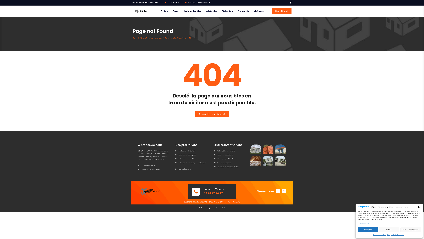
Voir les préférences (410, 230)
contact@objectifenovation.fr (199, 3)
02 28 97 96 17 (173, 3)
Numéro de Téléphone (214, 189)
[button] (419, 207)
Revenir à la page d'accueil (212, 114)
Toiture (164, 11)
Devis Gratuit (281, 11)
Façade (176, 11)
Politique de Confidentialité (395, 235)
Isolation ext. (211, 11)
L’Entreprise (259, 11)
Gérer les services (364, 224)
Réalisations (227, 11)
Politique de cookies (379, 235)
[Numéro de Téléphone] (196, 192)
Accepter (368, 230)
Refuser (389, 230)
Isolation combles (192, 11)
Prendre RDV (243, 11)
